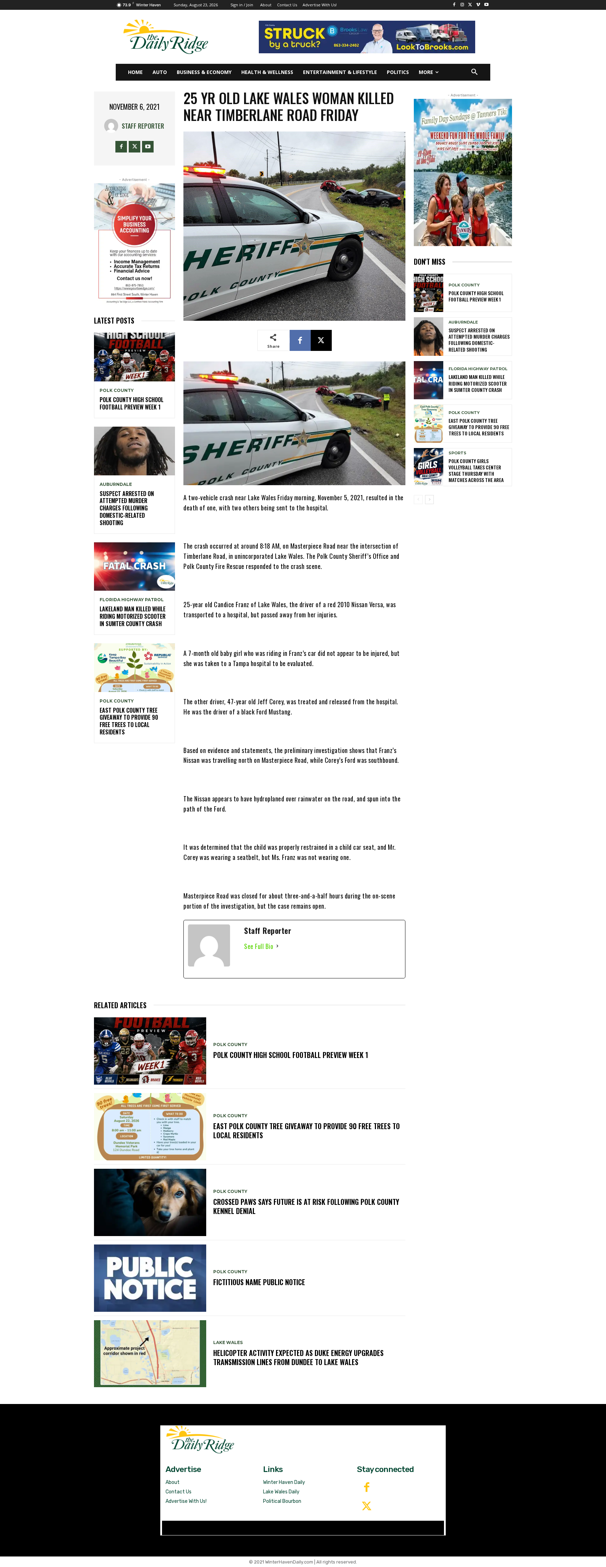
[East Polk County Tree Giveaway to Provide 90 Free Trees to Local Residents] (134, 667)
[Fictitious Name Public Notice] (150, 1278)
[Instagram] (462, 5)
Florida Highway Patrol (132, 600)
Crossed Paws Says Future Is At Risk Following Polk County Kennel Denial (306, 1206)
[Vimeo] (478, 5)
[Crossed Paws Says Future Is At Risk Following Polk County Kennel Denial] (150, 1202)
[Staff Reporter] (113, 126)
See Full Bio (258, 946)
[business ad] (134, 244)
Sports (457, 453)
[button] (474, 72)
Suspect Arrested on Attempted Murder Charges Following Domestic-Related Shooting (127, 508)
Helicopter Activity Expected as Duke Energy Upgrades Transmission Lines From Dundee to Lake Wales (298, 1357)
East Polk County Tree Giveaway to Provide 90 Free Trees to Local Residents (129, 721)
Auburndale (116, 484)
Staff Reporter (143, 125)
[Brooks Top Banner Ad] (367, 37)
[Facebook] (454, 5)
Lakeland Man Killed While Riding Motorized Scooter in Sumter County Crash (133, 616)
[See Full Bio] (277, 946)
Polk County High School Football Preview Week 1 (131, 403)
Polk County (117, 390)
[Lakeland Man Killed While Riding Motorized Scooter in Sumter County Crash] (134, 566)
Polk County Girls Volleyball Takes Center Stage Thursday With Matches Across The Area (476, 470)
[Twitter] (366, 1506)
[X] (470, 5)
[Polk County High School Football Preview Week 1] (134, 357)
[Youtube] (486, 5)
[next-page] (429, 499)
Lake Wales (228, 1343)
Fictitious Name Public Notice (259, 1282)
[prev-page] (418, 499)
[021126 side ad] (463, 172)
